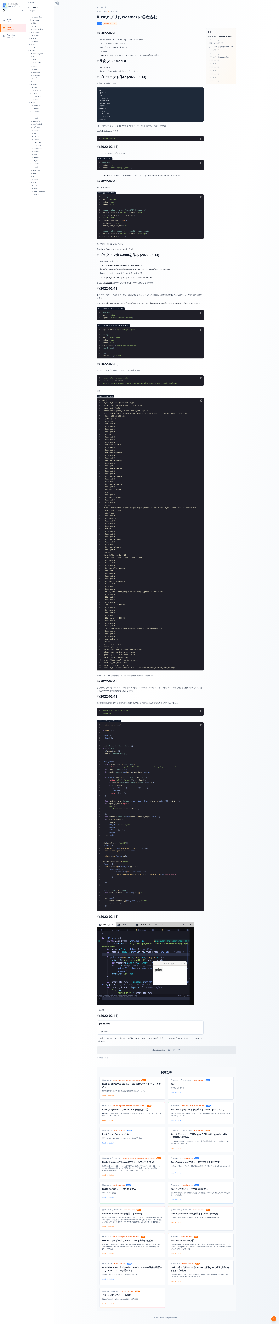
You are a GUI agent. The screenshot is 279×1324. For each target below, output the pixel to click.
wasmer (105, 55)
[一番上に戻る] (273, 1318)
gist (129, 283)
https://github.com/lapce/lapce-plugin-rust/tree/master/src (128, 277)
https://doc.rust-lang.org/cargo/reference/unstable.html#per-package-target (169, 303)
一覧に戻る (103, 7)
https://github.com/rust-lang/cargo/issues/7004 (116, 303)
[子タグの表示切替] (28, 11)
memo (100, 23)
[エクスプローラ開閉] (56, 3)
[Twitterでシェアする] (169, 1050)
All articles (33, 8)
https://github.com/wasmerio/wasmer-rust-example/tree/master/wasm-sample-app (135, 269)
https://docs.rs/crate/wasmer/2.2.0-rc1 (117, 249)
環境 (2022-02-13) (216, 43)
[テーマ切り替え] (22, 10)
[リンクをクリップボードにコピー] (179, 1050)
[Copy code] (201, 139)
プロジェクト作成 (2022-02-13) (221, 46)
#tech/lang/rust (110, 23)
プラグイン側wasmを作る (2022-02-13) (219, 58)
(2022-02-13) (214, 39)
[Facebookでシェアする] (174, 1050)
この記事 (108, 283)
